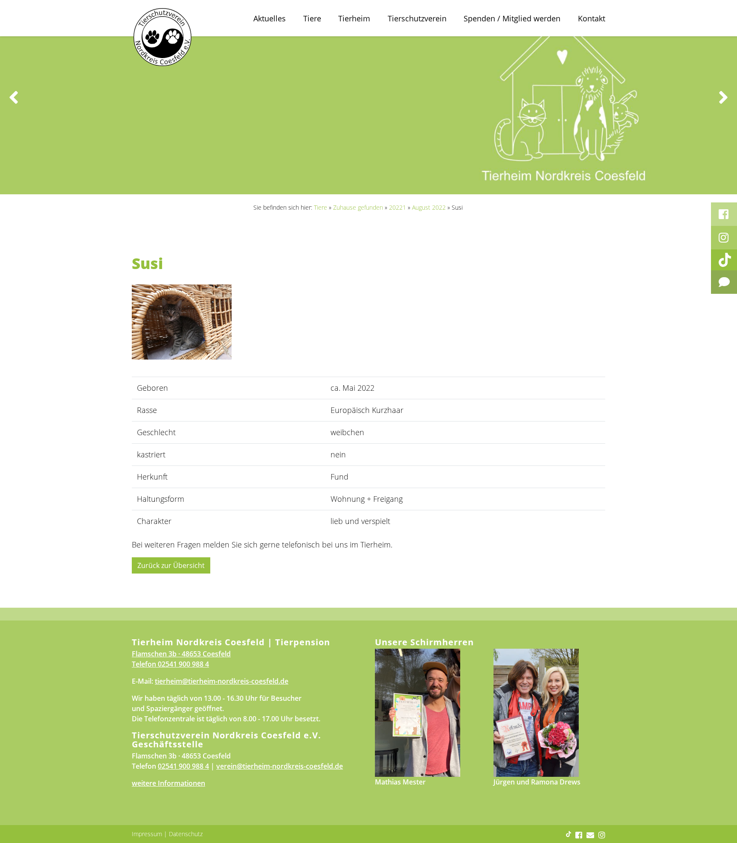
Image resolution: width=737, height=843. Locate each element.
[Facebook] (724, 214)
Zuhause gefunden (358, 207)
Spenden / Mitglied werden (512, 18)
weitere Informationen (168, 783)
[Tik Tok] (724, 259)
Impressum (147, 834)
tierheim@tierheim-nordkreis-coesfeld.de (221, 681)
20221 (397, 207)
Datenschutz (186, 834)
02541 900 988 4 (183, 664)
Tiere (312, 18)
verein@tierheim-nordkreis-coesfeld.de (279, 766)
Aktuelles (269, 18)
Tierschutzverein (417, 18)
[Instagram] (724, 237)
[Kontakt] (724, 282)
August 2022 (429, 207)
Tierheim (354, 18)
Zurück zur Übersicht (171, 565)
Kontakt (591, 18)
